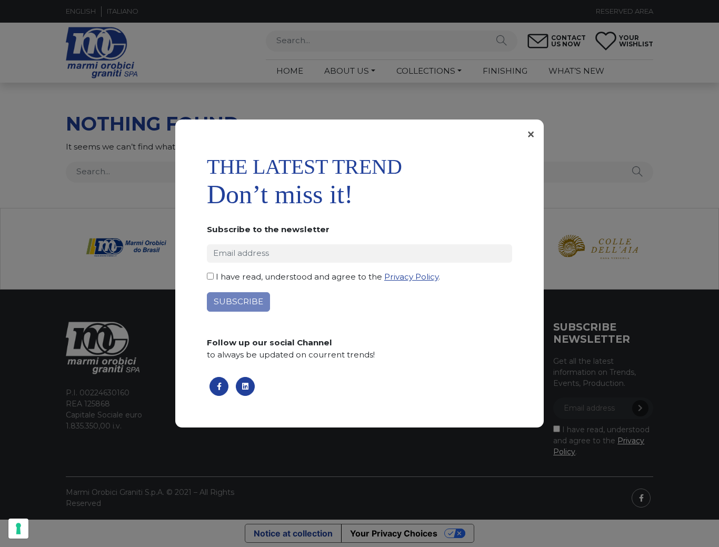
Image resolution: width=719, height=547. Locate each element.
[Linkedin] (245, 386)
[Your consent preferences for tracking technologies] (18, 529)
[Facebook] (218, 386)
